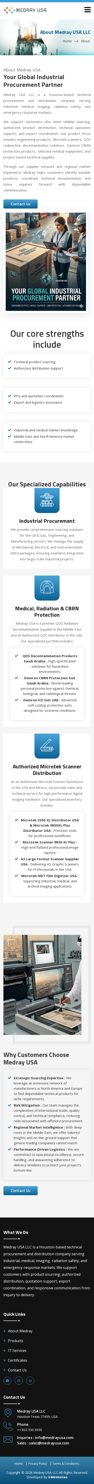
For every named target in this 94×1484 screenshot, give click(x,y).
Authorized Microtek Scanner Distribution (47, 769)
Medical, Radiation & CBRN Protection (47, 611)
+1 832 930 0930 (29, 1430)
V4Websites (58, 1477)
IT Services (17, 1350)
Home (67, 41)
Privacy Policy (37, 1463)
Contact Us (17, 1370)
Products (15, 1340)
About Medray (20, 1330)
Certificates (17, 1360)
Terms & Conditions (65, 1463)
